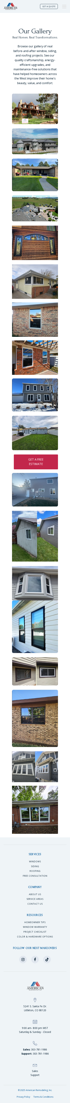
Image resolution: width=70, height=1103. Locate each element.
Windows (35, 861)
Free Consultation (35, 876)
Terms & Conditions (43, 1096)
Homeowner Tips (35, 922)
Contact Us (35, 903)
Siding (35, 866)
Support (35, 1075)
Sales (35, 1071)
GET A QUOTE (49, 6)
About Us (35, 894)
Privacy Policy (23, 1096)
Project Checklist (35, 931)
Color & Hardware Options (35, 936)
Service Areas (35, 899)
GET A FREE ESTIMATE (35, 462)
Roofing (35, 871)
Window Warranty (35, 927)
